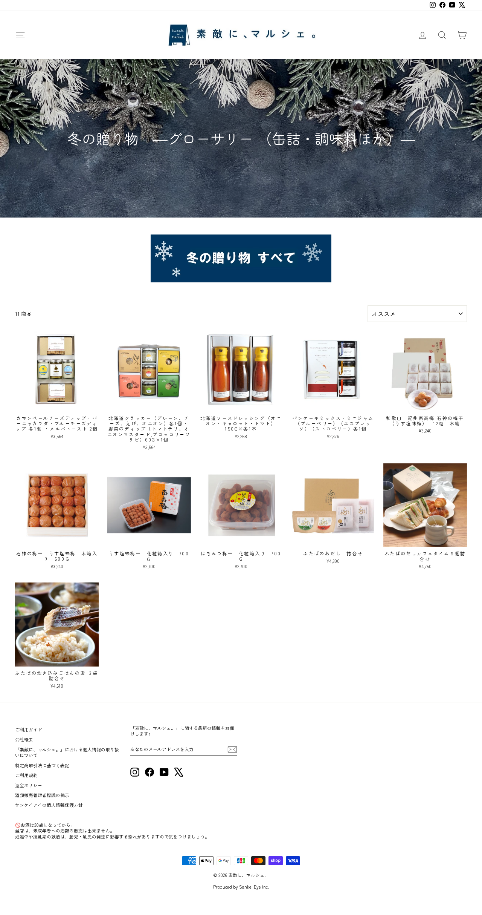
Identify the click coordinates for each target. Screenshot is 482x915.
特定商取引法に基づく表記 (42, 765)
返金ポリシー (28, 785)
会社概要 (24, 739)
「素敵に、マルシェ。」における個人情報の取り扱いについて (67, 752)
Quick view (57, 403)
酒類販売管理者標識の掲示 (42, 795)
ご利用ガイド (28, 729)
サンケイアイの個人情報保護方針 (49, 805)
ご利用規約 (26, 775)
